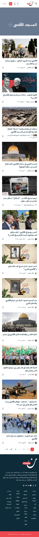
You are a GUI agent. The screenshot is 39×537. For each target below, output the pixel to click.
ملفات (17, 497)
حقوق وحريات (34, 499)
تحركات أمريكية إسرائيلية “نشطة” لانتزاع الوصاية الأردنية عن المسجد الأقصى (22, 130)
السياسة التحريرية (9, 503)
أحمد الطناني (30, 68)
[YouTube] (31, 485)
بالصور (17, 518)
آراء (35, 504)
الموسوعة (16, 515)
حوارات (17, 504)
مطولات (17, 501)
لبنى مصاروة (26, 135)
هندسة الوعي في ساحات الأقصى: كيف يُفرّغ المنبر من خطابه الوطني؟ (21, 165)
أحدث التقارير (17, 492)
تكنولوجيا (33, 518)
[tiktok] (23, 485)
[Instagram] (28, 485)
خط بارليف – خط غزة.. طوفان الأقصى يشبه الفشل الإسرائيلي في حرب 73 (21, 403)
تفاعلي (17, 511)
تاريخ (35, 508)
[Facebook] (35, 485)
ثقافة (26, 524)
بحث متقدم (8, 508)
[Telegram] (26, 485)
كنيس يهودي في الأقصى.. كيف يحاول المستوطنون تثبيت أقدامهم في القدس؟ (22, 233)
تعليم (34, 515)
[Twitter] (33, 485)
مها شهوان (31, 443)
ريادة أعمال (24, 502)
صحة (26, 521)
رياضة (34, 511)
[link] (10, 24)
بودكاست (17, 508)
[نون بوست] (30, 4)
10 (11, 449)
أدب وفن (25, 498)
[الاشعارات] (15, 3)
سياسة (34, 491)
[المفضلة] (10, 3)
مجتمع (34, 495)
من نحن (9, 491)
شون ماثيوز (19, 135)
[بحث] (17, 3)
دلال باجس (31, 374)
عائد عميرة (31, 273)
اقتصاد (25, 491)
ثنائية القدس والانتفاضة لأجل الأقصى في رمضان (20, 334)
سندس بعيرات (30, 102)
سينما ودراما (25, 512)
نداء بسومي (30, 239)
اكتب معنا (8, 498)
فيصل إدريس (11, 135)
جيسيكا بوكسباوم (29, 205)
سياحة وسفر (25, 506)
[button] (35, 4)
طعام (26, 517)
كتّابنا (10, 495)
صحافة (25, 495)
